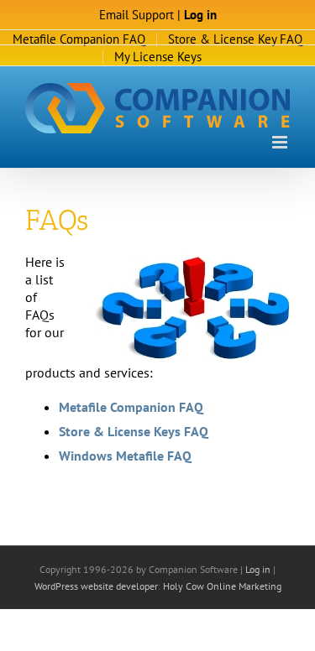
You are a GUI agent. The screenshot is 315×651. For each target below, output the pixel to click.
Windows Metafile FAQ (125, 455)
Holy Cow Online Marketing (222, 586)
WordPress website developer (96, 586)
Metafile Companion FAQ (131, 406)
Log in (200, 15)
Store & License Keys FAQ (133, 431)
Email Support (136, 15)
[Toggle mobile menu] (281, 142)
